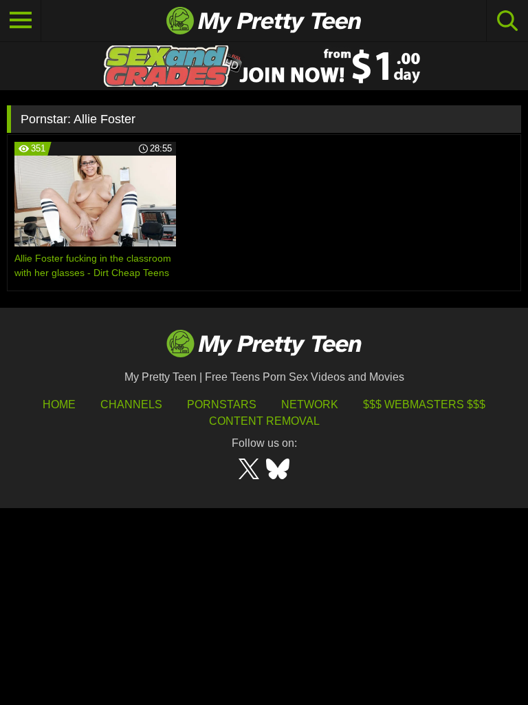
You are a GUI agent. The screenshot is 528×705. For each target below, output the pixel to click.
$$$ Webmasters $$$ (424, 404)
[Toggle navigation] (20, 20)
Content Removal (264, 421)
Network (309, 404)
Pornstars (221, 404)
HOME (59, 404)
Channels (131, 404)
